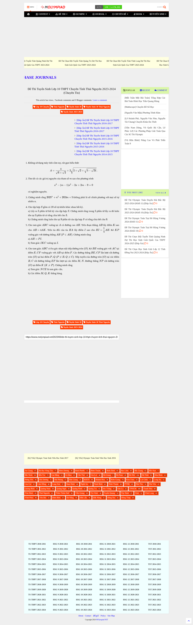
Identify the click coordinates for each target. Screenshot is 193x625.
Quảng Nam (45, 489)
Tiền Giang (79, 493)
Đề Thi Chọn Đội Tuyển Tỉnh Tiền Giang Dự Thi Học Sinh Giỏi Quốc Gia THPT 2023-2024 (48, 63)
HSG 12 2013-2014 (131, 559)
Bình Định (111, 471)
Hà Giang (107, 475)
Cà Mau (68, 475)
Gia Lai (94, 475)
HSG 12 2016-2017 (131, 574)
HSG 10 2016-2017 (84, 574)
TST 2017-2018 (154, 579)
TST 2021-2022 (154, 600)
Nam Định (70, 484)
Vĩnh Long (149, 493)
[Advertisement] (96, 37)
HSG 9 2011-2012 (60, 549)
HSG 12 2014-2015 (131, 564)
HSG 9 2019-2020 (60, 590)
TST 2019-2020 (154, 590)
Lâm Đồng (41, 484)
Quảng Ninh (77, 489)
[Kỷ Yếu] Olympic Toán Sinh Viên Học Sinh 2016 (95, 458)
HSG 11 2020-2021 (107, 595)
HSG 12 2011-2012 (131, 549)
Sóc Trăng (107, 489)
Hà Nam (119, 475)
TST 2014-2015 (154, 564)
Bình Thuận (95, 471)
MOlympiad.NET (102, 620)
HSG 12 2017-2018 (131, 579)
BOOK (139, 14)
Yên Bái (43, 498)
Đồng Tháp (125, 498)
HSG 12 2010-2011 (131, 544)
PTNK (127, 484)
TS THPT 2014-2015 (37, 564)
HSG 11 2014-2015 (107, 564)
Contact (88, 616)
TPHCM (132, 489)
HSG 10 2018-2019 (84, 584)
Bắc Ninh (28, 475)
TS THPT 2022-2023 (37, 605)
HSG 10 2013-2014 (84, 559)
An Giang (29, 471)
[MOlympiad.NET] (52, 8)
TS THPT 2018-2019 (37, 584)
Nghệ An (84, 484)
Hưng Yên (29, 480)
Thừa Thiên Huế (62, 493)
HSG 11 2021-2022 (107, 600)
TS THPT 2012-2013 (37, 554)
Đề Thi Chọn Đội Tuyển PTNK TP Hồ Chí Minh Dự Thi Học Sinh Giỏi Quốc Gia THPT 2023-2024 (144, 63)
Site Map (111, 616)
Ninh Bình (98, 484)
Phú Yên (152, 484)
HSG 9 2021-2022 (60, 600)
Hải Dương (43, 480)
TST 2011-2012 (154, 549)
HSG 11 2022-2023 (107, 605)
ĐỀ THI (61, 14)
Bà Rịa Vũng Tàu (46, 471)
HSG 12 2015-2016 (131, 569)
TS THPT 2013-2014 (37, 559)
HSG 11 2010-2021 (107, 544)
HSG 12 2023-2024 (131, 610)
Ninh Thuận (113, 484)
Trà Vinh (94, 493)
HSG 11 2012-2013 (107, 554)
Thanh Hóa (147, 489)
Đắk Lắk (83, 498)
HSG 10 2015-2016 (84, 569)
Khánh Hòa (100, 480)
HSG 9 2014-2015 (60, 564)
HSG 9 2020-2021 (60, 595)
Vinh (137, 493)
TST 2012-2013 (154, 554)
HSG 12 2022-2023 (131, 605)
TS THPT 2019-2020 (37, 590)
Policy (103, 616)
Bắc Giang (139, 471)
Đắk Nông (97, 498)
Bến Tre (42, 475)
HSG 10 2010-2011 (84, 544)
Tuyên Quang (109, 493)
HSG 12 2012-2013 (131, 554)
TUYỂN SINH (158, 14)
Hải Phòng (58, 480)
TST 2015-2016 (154, 569)
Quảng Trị (92, 489)
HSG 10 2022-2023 (84, 605)
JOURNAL (100, 14)
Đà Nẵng (70, 498)
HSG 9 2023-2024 (60, 610)
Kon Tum (130, 480)
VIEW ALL (160, 193)
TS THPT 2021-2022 (37, 600)
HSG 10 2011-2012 (84, 549)
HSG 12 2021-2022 (131, 600)
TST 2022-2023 (154, 605)
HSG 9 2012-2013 (60, 554)
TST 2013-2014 (154, 559)
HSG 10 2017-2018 (84, 579)
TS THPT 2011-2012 (37, 549)
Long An (157, 480)
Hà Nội (132, 475)
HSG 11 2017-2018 (107, 579)
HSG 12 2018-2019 (131, 584)
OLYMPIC (80, 14)
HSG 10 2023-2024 (84, 610)
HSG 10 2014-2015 (84, 564)
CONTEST (43, 14)
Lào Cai (28, 484)
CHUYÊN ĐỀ (120, 14)
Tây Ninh (125, 493)
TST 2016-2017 (154, 574)
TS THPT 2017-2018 (37, 579)
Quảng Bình (29, 489)
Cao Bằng (55, 475)
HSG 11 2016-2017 (107, 574)
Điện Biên (56, 498)
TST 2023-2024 (154, 610)
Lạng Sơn (56, 484)
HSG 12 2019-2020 (131, 590)
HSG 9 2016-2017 (60, 574)
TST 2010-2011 (154, 544)
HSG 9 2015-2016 (60, 569)
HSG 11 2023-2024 (107, 610)
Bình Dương (64, 471)
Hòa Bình (158, 475)
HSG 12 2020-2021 (131, 595)
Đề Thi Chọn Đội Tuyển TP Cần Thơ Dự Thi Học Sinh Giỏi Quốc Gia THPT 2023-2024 (96, 63)
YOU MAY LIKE (134, 192)
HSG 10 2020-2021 (84, 595)
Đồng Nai (111, 498)
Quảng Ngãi (61, 489)
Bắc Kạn (152, 471)
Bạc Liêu (124, 471)
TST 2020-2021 (154, 595)
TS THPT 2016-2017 (37, 574)
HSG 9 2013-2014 (60, 559)
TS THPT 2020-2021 (37, 595)
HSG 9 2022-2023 (60, 605)
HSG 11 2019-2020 (107, 590)
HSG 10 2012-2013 (84, 554)
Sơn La (120, 489)
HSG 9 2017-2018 (60, 579)
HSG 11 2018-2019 (107, 584)
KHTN (86, 480)
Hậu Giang (73, 480)
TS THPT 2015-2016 (37, 569)
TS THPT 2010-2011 (37, 544)
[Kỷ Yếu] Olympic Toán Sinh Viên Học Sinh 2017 (48, 458)
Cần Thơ (81, 475)
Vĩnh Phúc (29, 498)
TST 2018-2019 (154, 584)
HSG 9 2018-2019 (60, 584)
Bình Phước (80, 471)
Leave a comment (100, 100)
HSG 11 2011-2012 (107, 549)
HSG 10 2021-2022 (84, 600)
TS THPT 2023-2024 (37, 610)
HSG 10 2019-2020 (84, 590)
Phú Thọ (139, 484)
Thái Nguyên (44, 493)
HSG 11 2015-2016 (107, 569)
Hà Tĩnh (145, 475)
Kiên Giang (115, 480)
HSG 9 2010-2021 (60, 544)
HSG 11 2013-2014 (107, 559)
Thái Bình (29, 493)
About (80, 616)
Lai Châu (144, 480)
